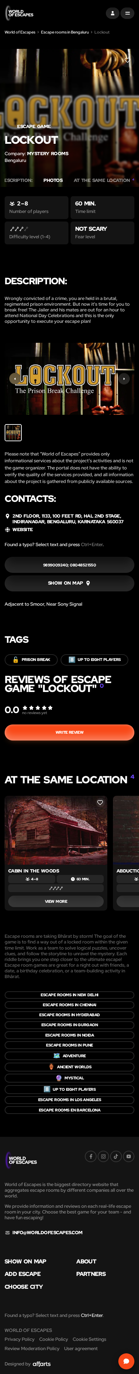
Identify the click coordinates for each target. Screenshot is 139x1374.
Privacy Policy (20, 1339)
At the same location (104, 180)
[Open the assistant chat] (126, 1361)
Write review (69, 732)
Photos (52, 180)
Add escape (23, 1274)
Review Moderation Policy (32, 1348)
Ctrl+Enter (92, 544)
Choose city (24, 1287)
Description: (16, 180)
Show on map (25, 1261)
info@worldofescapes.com (47, 1233)
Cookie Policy (53, 1339)
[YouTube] (128, 1156)
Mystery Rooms (47, 154)
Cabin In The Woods (33, 871)
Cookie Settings (89, 1339)
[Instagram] (103, 1156)
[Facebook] (90, 1156)
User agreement (81, 1348)
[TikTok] (116, 1156)
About (86, 1261)
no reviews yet (34, 712)
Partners (90, 1274)
